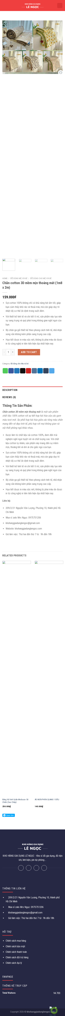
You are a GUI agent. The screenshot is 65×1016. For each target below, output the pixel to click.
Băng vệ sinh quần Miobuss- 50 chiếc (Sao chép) (15, 800)
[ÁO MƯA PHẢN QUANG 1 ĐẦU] (49, 679)
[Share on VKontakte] (34, 370)
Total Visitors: (9, 993)
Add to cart (29, 352)
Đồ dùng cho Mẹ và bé (40, 278)
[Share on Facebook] (11, 370)
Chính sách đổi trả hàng (17, 957)
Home (4, 278)
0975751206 (37, 907)
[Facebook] (21, 868)
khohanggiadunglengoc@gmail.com (25, 912)
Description (10, 390)
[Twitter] (28, 868)
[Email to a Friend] (22, 370)
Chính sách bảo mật (15, 946)
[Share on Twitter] (17, 370)
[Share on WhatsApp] (5, 370)
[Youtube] (44, 868)
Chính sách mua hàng (16, 940)
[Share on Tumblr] (46, 370)
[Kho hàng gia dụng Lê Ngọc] (32, 5)
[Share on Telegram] (51, 370)
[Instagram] (36, 868)
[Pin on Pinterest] (28, 370)
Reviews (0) (9, 397)
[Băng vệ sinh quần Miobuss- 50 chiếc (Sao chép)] (16, 679)
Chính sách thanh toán (16, 951)
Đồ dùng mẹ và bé (18, 278)
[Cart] (59, 5)
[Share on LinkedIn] (40, 370)
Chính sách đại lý (14, 962)
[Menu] (4, 5)
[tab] (32, 390)
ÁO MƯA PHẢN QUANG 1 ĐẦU (47, 799)
